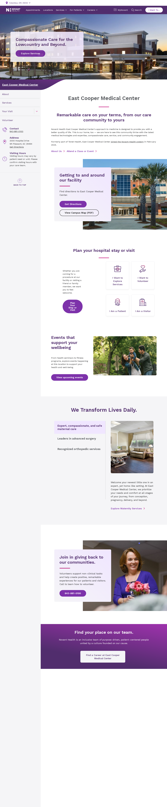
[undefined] (117, 275)
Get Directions (17, 147)
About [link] (5, 94)
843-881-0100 (16, 131)
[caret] (37, 111)
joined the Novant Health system (127, 141)
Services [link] (6, 102)
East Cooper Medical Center (20, 84)
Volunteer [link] (7, 120)
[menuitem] (20, 94)
